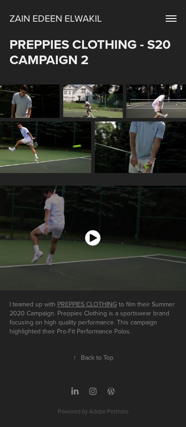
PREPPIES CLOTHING (87, 304)
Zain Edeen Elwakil (55, 18)
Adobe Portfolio (108, 411)
